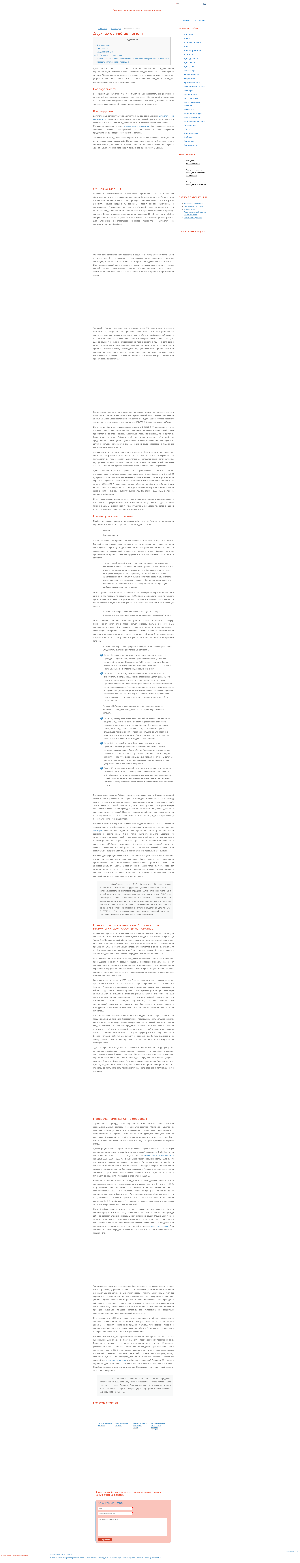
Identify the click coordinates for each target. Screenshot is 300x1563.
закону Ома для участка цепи (159, 1155)
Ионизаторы (190, 70)
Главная (186, 20)
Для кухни (189, 66)
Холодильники (191, 133)
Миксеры (188, 90)
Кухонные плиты (192, 82)
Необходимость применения (108, 55)
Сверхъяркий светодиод (193, 206)
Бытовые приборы (193, 42)
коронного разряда (159, 1226)
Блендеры (189, 34)
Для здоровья (191, 58)
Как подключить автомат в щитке (140, 1425)
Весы (186, 46)
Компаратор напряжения (193, 204)
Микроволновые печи (194, 86)
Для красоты (190, 62)
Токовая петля (189, 209)
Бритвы (187, 38)
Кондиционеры (191, 74)
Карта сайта (200, 20)
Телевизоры (190, 125)
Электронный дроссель (193, 218)
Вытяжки (188, 54)
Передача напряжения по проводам (111, 62)
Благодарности (102, 45)
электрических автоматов (136, 126)
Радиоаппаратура (193, 113)
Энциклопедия (116, 29)
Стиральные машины (194, 121)
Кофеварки (189, 78)
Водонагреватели (192, 50)
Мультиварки (190, 94)
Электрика (189, 141)
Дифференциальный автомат (107, 1424)
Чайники (188, 137)
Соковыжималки (192, 117)
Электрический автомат (121, 1424)
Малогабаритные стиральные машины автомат (158, 1426)
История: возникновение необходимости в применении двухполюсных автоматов (131, 59)
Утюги (187, 129)
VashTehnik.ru (102, 29)
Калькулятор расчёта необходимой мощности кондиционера (195, 172)
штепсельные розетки (116, 1360)
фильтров (97, 830)
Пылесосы (189, 109)
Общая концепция (103, 52)
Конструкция (101, 48)
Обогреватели (191, 98)
